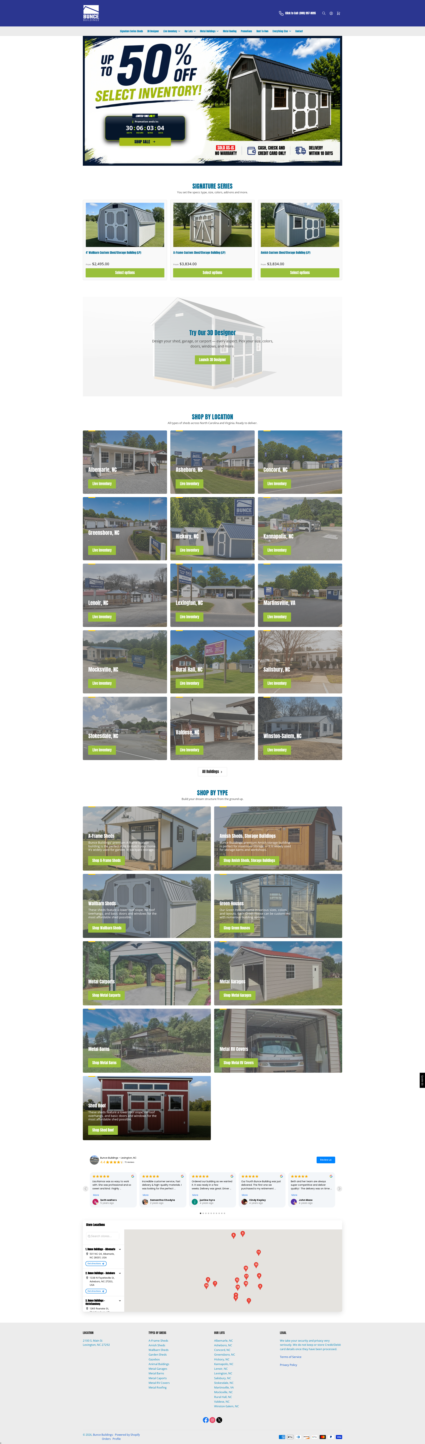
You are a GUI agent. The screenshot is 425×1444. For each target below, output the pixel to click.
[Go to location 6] (213, 1213)
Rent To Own (262, 31)
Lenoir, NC (221, 1369)
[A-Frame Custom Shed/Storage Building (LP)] (212, 225)
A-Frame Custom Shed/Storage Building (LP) (199, 252)
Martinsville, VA (224, 1387)
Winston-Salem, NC (226, 1406)
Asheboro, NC (223, 1345)
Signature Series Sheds (131, 31)
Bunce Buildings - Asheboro (116, 1157)
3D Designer (153, 31)
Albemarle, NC (223, 1340)
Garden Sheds (158, 1354)
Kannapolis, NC (223, 1364)
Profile (117, 1439)
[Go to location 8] (219, 1213)
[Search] (324, 13)
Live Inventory (170, 31)
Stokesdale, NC (224, 1383)
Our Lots (189, 31)
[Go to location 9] (221, 1213)
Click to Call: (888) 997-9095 (300, 13)
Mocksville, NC (223, 1392)
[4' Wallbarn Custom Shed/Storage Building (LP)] (125, 225)
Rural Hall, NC (223, 1397)
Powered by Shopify (127, 1435)
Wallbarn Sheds (159, 1350)
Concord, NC (222, 1350)
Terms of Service (290, 1357)
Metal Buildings (207, 31)
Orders (106, 1439)
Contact (299, 31)
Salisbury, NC (222, 1378)
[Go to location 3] (206, 1213)
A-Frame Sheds (158, 1340)
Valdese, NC (222, 1401)
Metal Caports (158, 1378)
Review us (326, 1159)
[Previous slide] (85, 1189)
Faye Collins (306, 1200)
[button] (120, 1249)
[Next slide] (339, 1189)
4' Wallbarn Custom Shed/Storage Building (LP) (113, 252)
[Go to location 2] (203, 1213)
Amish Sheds (157, 1345)
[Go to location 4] (208, 1213)
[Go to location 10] (224, 1213)
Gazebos (154, 1359)
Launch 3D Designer (212, 359)
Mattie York (256, 1190)
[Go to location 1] (200, 1213)
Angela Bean (208, 1183)
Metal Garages (158, 1369)
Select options (125, 272)
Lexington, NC (223, 1373)
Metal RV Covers (159, 1383)
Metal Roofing (230, 31)
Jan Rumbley (108, 1200)
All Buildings (210, 771)
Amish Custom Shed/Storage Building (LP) (285, 252)
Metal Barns (156, 1373)
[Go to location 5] (211, 1213)
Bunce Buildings (103, 1435)
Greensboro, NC (224, 1354)
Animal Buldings (159, 1364)
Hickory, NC (221, 1359)
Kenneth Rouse (160, 1200)
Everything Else (280, 31)
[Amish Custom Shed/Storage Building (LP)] (300, 225)
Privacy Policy (288, 1365)
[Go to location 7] (216, 1213)
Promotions (246, 31)
